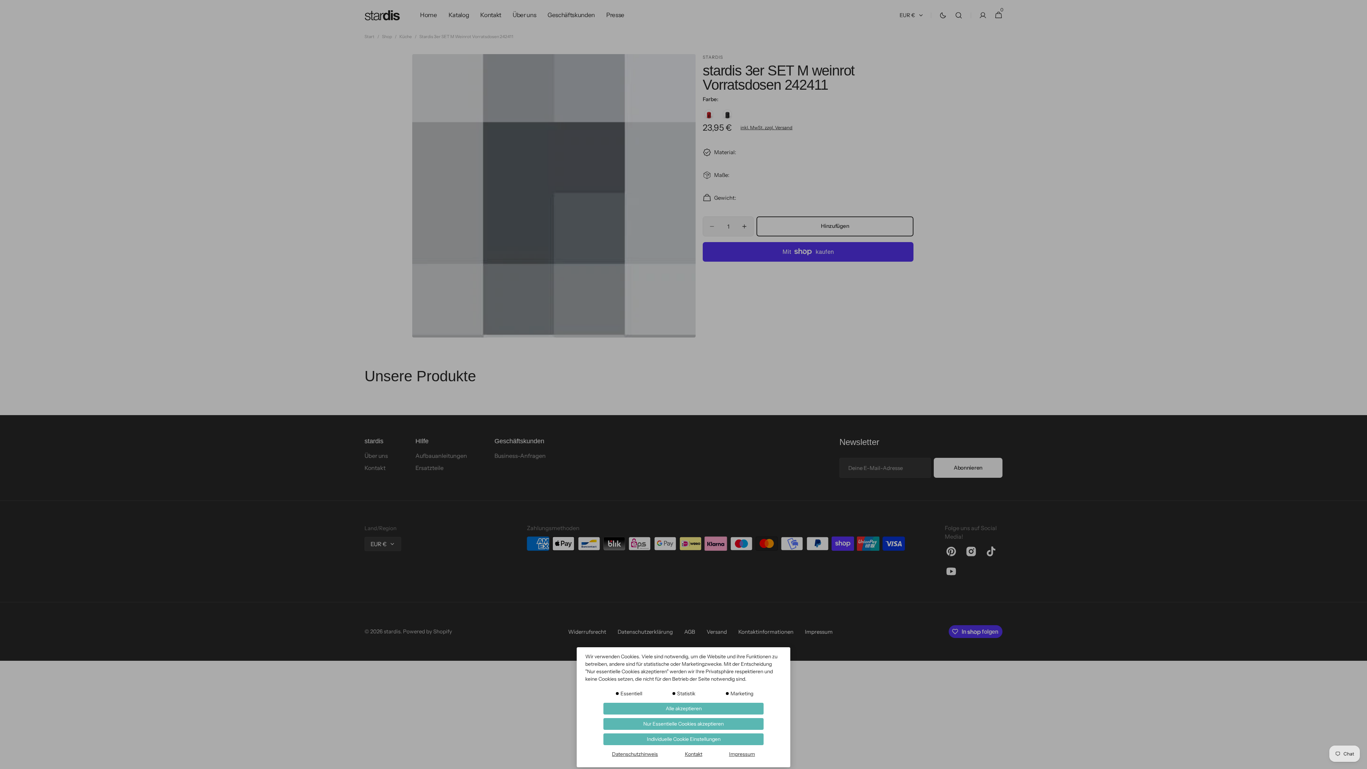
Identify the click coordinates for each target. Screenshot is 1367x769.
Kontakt (693, 754)
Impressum (742, 754)
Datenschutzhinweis (635, 754)
